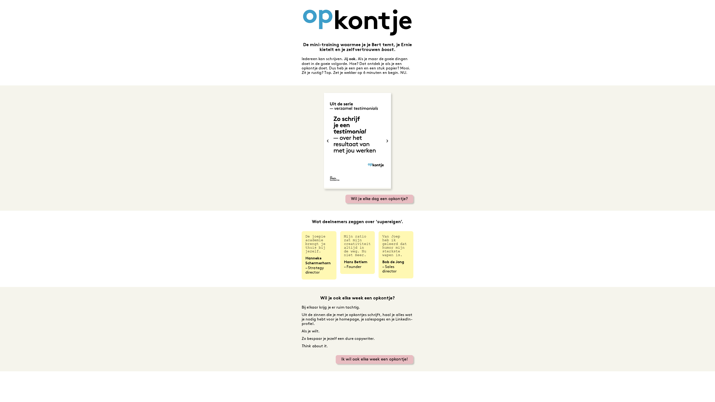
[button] (328, 141)
